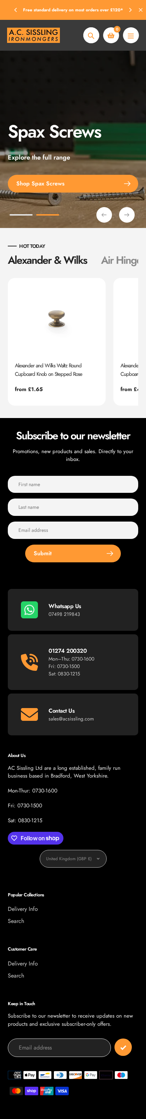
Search (16, 921)
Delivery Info (23, 909)
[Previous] (15, 9)
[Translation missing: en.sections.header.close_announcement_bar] (140, 9)
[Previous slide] (104, 215)
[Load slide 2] (47, 216)
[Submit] (123, 1047)
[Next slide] (127, 215)
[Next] (130, 9)
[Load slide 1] (21, 216)
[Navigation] (131, 35)
